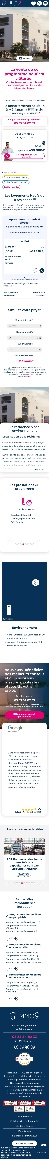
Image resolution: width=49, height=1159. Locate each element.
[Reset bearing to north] (9, 613)
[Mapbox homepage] (8, 619)
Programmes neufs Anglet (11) (21, 982)
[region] (24, 591)
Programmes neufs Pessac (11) (21, 931)
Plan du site (24, 1131)
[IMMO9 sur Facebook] (16, 1047)
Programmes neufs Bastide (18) (22, 952)
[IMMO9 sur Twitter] (22, 1047)
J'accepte (41, 1152)
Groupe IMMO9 (24, 1116)
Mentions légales (24, 1126)
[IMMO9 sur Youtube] (27, 1047)
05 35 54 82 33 (24, 123)
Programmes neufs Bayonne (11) (22, 986)
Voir (10, 938)
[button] (39, 3)
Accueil (7, 100)
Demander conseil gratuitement (25, 715)
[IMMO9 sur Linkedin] (33, 1047)
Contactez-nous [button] (24, 1143)
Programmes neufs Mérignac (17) (23, 922)
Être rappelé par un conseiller (21, 156)
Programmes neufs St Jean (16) (22, 956)
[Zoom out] (9, 610)
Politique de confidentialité (24, 1121)
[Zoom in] (9, 606)
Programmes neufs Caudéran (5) (23, 959)
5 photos (26, 58)
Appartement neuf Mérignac (22, 100)
